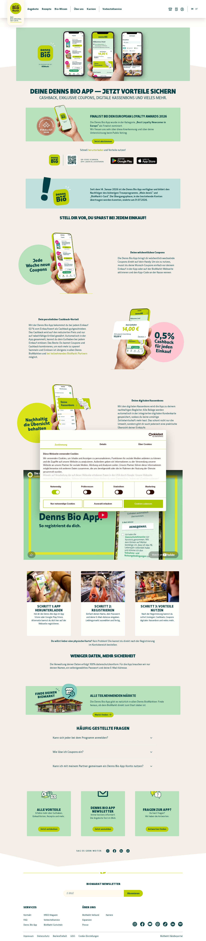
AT (196, 9)
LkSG (72, 936)
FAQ (25, 920)
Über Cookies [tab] (145, 444)
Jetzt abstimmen (103, 141)
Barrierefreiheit (60, 936)
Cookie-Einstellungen (88, 936)
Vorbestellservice (52, 920)
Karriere (109, 915)
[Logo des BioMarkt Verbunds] (14, 9)
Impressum (28, 936)
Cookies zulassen (143, 504)
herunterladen (95, 150)
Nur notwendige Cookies (62, 504)
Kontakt (27, 915)
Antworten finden (157, 829)
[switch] (87, 492)
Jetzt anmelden (103, 829)
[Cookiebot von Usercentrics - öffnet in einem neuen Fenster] (150, 435)
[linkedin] (121, 851)
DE (192, 9)
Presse (85, 924)
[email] (128, 851)
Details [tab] (103, 444)
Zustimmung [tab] (61, 444)
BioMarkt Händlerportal (171, 936)
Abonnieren (133, 893)
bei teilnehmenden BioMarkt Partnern (67, 353)
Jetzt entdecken (48, 829)
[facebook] (114, 851)
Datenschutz (43, 936)
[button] (103, 738)
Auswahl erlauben (103, 504)
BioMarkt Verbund (90, 915)
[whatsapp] (107, 851)
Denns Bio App (30, 924)
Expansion (87, 920)
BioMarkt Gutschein (53, 924)
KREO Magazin (51, 915)
